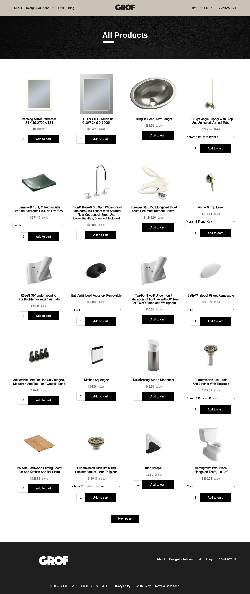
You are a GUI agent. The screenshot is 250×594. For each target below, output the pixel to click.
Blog (71, 8)
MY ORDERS (200, 8)
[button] (78, 585)
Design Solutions (37, 8)
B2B (61, 8)
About (18, 8)
